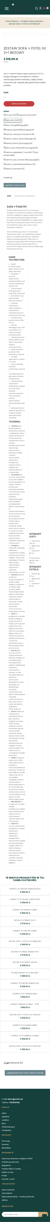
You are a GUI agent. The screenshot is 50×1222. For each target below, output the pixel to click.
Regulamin (6, 1165)
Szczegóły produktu (25, 196)
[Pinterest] (22, 177)
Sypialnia (5, 1116)
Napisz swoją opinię (16, 185)
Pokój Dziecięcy (8, 1127)
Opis (9, 196)
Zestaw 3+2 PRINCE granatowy (25, 952)
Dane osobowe (8, 1190)
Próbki (4, 1175)
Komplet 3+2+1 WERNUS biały (25, 993)
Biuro (4, 1123)
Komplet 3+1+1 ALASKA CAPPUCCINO (25, 899)
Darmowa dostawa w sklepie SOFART (17, 1158)
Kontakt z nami (8, 1179)
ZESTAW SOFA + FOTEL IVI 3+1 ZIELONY (25, 1014)
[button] (44, 8)
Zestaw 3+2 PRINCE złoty (25, 920)
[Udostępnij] (15, 177)
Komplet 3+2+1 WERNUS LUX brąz (25, 1035)
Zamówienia (7, 1193)
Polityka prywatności (10, 1162)
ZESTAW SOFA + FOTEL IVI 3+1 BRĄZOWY (25, 941)
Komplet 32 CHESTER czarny (25, 910)
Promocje (6, 1141)
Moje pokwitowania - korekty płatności (18, 1196)
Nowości (5, 1144)
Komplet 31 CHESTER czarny (25, 931)
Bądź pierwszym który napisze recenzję (26, 1073)
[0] (44, 8)
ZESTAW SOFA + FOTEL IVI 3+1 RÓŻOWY (25, 1046)
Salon (4, 1113)
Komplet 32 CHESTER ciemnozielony (25, 889)
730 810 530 (14, 1102)
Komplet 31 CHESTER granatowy (25, 983)
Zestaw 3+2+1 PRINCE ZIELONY (25, 962)
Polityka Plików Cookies (11, 1169)
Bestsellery (6, 1148)
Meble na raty (7, 1172)
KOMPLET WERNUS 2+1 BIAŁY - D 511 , (25, 1004)
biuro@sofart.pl (15, 1099)
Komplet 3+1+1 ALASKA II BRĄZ (25, 1025)
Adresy (5, 1200)
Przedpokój (6, 1130)
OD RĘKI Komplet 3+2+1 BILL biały (25, 973)
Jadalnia (5, 1120)
